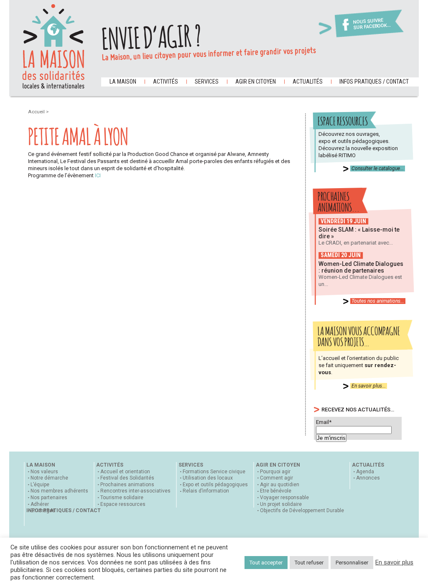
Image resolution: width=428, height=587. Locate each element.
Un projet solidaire (281, 504)
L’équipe (40, 484)
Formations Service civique (214, 472)
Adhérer (40, 504)
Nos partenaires (49, 497)
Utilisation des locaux (208, 478)
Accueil (37, 112)
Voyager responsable (284, 497)
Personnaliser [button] (352, 562)
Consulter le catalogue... (378, 168)
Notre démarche (49, 478)
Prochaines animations (127, 484)
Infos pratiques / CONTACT (374, 81)
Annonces (368, 478)
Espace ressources (122, 504)
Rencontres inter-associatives (135, 491)
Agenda (365, 472)
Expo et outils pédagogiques (215, 484)
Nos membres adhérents (59, 491)
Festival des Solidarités (127, 478)
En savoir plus (394, 562)
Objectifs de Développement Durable (302, 510)
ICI (98, 175)
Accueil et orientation (125, 472)
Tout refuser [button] (309, 562)
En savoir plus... (369, 386)
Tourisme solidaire (121, 497)
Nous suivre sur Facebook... (372, 24)
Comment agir (276, 478)
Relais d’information (206, 491)
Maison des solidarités (53, 46)
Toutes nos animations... (378, 301)
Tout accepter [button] (266, 562)
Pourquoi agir (275, 472)
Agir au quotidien (279, 484)
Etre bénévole (275, 491)
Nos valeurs (44, 472)
